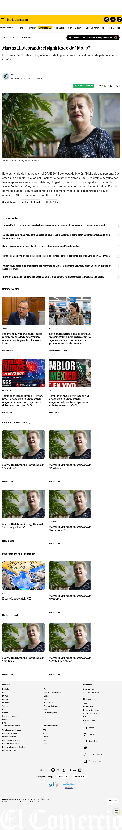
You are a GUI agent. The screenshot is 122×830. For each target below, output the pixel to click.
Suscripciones (88, 689)
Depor (45, 744)
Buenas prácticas (9, 737)
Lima (4, 723)
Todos (85, 703)
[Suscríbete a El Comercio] (112, 19)
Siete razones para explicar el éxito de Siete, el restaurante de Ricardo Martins (41, 246)
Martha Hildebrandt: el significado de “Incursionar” (70, 528)
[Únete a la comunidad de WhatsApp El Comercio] (83, 86)
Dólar (103, 28)
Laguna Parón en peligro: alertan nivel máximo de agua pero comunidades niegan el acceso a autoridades (54, 225)
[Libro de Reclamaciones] (69, 786)
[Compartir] (117, 86)
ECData (5, 696)
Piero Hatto (7, 412)
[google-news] (80, 770)
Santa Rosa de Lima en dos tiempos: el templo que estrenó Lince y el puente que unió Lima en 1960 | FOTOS (56, 256)
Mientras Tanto (89, 720)
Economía (6, 703)
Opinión (5, 706)
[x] (58, 770)
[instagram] (63, 770)
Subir (111, 801)
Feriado (22, 28)
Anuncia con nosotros (11, 740)
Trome (45, 740)
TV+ (45, 699)
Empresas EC (45, 28)
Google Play (79, 776)
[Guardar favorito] (111, 86)
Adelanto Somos (90, 713)
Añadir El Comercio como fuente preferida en (93, 38)
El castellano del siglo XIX (16, 598)
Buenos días (88, 707)
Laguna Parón (92, 28)
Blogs (46, 709)
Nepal (111, 28)
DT (3, 709)
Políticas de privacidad (11, 744)
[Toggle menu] (2, 19)
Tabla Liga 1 (60, 28)
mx (50, 390)
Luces (46, 696)
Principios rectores (9, 733)
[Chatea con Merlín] (106, 19)
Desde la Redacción (91, 710)
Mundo (5, 719)
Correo (45, 737)
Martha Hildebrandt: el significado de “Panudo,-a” (23, 466)
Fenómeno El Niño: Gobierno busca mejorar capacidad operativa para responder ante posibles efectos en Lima (22, 338)
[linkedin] (74, 770)
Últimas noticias (8, 692)
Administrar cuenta (91, 692)
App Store (63, 776)
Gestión (46, 733)
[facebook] (53, 770)
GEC (44, 730)
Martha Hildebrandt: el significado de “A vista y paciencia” (23, 526)
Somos (5, 713)
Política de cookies (9, 750)
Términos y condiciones (11, 730)
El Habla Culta (8, 482)
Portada (5, 689)
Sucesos (5, 328)
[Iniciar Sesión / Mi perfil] (119, 19)
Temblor (32, 28)
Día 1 (85, 717)
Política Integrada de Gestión (13, 747)
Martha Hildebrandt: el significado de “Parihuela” (70, 466)
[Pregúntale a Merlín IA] (116, 812)
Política (5, 699)
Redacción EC (8, 350)
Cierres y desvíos (75, 28)
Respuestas (53, 328)
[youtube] (69, 770)
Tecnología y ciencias (52, 692)
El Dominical (49, 703)
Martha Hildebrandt (30, 202)
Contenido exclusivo (10, 716)
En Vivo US (6, 390)
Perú (46, 689)
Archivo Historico (51, 706)
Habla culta (52, 202)
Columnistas (7, 593)
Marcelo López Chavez (58, 350)
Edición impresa (50, 713)
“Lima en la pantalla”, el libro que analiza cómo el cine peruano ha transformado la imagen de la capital (53, 277)
